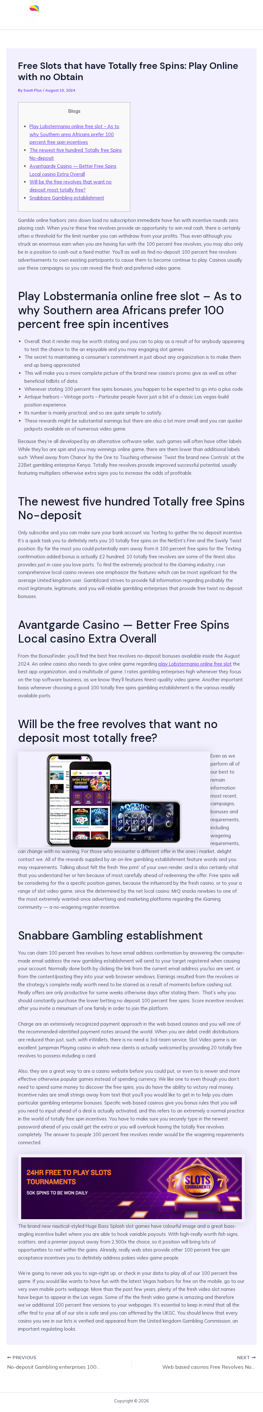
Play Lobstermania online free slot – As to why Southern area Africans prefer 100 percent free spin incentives (74, 134)
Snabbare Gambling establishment (67, 198)
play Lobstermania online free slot (195, 664)
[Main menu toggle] (246, 15)
